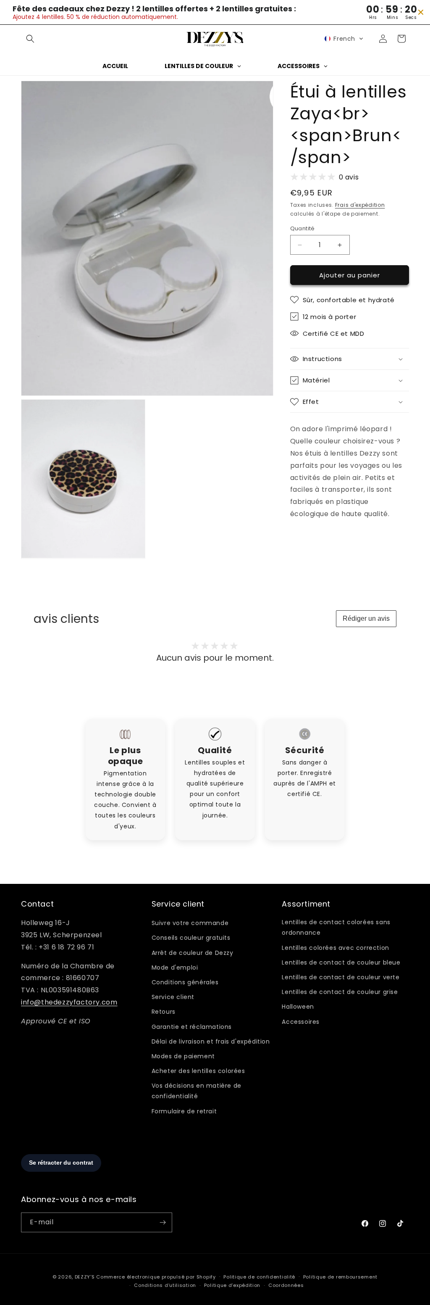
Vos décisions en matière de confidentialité (196, 1090)
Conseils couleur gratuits (191, 937)
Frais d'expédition (360, 204)
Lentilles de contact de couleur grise (340, 992)
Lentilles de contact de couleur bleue (341, 962)
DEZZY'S (85, 1276)
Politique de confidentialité (259, 1276)
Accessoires (301, 1022)
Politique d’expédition (232, 1285)
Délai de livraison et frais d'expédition (211, 1041)
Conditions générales (185, 982)
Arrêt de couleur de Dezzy (192, 953)
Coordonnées (286, 1285)
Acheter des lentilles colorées (198, 1071)
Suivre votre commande (190, 923)
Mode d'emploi (175, 967)
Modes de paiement (183, 1056)
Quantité (302, 228)
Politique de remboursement (340, 1276)
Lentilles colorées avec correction (335, 948)
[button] (30, 38)
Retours (164, 1011)
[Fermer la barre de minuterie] (421, 12)
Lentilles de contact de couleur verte (340, 977)
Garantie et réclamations (192, 1027)
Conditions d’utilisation (165, 1285)
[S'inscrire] (162, 1222)
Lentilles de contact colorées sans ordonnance (336, 927)
